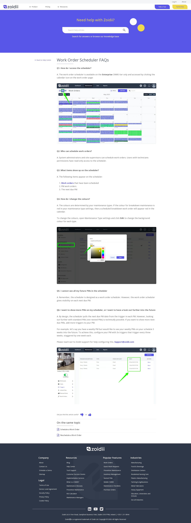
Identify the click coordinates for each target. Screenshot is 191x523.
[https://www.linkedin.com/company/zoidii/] (90, 509)
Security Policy (44, 493)
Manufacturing (136, 463)
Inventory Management (112, 474)
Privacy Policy (44, 497)
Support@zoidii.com (124, 342)
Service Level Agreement (48, 489)
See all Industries (137, 500)
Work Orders (108, 463)
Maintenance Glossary (74, 486)
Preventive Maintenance (75, 490)
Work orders (67, 183)
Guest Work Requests (111, 466)
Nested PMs (108, 478)
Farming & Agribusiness (139, 482)
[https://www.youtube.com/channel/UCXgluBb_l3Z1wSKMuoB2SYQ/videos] (95, 509)
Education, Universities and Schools (141, 495)
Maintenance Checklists (112, 486)
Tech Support (71, 470)
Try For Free (180, 7)
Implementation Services (75, 478)
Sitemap (42, 474)
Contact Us (43, 466)
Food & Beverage (137, 466)
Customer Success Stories (76, 474)
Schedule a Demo (45, 470)
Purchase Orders (110, 490)
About (41, 463)
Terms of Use (44, 485)
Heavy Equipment (137, 490)
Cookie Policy (44, 501)
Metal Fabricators (137, 486)
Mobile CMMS (109, 482)
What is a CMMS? (73, 482)
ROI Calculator (72, 494)
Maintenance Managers (75, 497)
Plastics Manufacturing (139, 478)
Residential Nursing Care (140, 474)
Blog (68, 463)
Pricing (47, 7)
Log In (174, 2)
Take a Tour (162, 7)
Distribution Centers (138, 470)
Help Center (71, 466)
